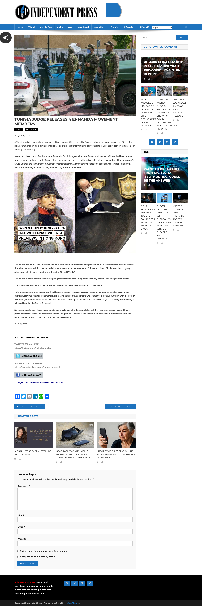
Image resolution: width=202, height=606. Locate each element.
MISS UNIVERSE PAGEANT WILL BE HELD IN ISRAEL (32, 453)
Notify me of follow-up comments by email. (43, 551)
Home (20, 27)
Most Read (83, 27)
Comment (23, 486)
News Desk (100, 27)
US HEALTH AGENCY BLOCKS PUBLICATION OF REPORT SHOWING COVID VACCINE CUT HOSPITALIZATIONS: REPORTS (164, 114)
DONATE (144, 27)
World (31, 27)
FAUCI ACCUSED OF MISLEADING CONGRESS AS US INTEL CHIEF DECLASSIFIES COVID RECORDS (148, 112)
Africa (60, 27)
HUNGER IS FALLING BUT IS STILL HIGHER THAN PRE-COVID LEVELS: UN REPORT (163, 68)
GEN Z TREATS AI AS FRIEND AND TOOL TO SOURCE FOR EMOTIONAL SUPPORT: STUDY (148, 217)
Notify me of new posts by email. (37, 556)
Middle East (46, 27)
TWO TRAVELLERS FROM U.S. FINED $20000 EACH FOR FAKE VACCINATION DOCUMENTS (32, 406)
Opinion (115, 27)
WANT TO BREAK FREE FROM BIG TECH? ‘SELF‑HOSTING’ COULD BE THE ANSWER (162, 174)
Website (21, 538)
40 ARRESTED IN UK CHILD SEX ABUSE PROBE (122, 406)
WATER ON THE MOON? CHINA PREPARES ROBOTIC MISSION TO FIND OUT (179, 216)
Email (21, 527)
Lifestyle (128, 27)
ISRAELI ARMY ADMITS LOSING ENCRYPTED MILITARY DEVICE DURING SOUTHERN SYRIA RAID (73, 454)
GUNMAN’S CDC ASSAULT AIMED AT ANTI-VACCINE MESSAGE (180, 107)
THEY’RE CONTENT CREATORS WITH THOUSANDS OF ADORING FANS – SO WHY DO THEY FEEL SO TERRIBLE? (164, 222)
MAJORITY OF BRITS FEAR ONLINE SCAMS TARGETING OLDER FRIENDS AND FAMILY (116, 454)
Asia (70, 27)
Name (21, 515)
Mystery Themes (72, 603)
